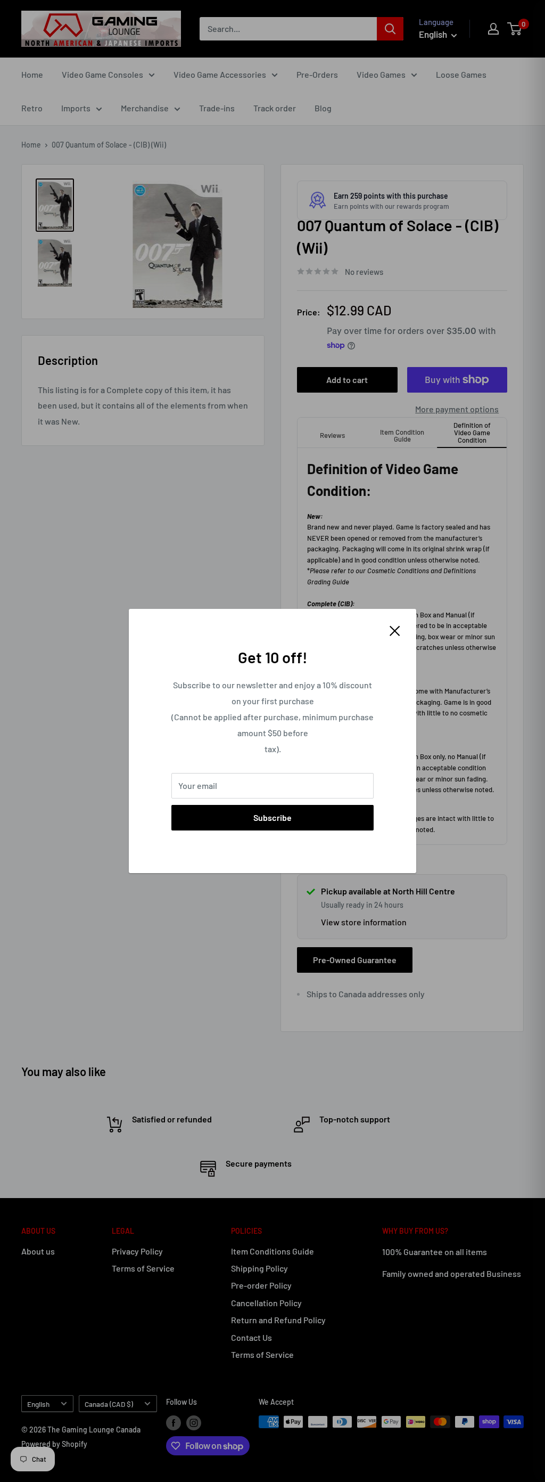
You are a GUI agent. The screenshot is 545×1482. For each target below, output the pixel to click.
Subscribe (272, 817)
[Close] (395, 630)
